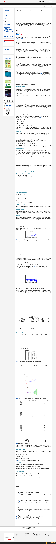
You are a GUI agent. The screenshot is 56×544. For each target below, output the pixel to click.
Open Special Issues (7, 41)
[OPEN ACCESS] (42, 1)
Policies (46, 533)
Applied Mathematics (7, 68)
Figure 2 (34, 266)
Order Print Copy (6, 49)
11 (40, 117)
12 (16, 515)
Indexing (6, 18)
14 (26, 148)
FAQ (4, 52)
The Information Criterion (22, 31)
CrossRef (19, 493)
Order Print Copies (35, 535)
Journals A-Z (18, 534)
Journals (8, 6)
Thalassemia (17, 31)
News (17, 540)
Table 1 (46, 288)
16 (26, 338)
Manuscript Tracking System (37, 534)
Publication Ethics (47, 535)
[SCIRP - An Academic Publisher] (9, 1)
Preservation (46, 536)
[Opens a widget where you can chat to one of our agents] (53, 543)
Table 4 (19, 452)
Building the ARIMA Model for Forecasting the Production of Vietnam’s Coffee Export (8, 26)
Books (17, 536)
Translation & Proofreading (36, 536)
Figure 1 (30, 213)
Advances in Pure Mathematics (9, 88)
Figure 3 (17, 334)
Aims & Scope (7, 10)
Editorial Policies (27, 535)
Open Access (46, 534)
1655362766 (7, 108)
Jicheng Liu (26, 13)
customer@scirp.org (8, 105)
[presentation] (26, 93)
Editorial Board (7, 15)
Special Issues (27, 540)
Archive (6, 13)
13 (16, 516)
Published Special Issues (7, 43)
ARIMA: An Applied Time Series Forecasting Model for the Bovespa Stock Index (8, 24)
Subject (17, 535)
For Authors (26, 536)
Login (50, 1)
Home (5, 6)
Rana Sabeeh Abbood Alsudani (20, 13)
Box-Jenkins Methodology (29, 31)
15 (16, 518)
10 (42, 91)
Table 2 (20, 340)
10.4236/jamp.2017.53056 (19, 38)
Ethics (25, 534)
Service (34, 533)
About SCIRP (27, 533)
